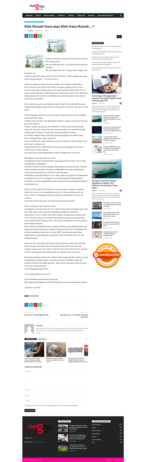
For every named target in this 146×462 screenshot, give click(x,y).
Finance (71, 15)
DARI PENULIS (42, 339)
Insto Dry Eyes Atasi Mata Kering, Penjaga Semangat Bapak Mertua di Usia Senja (33, 360)
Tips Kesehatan (96, 439)
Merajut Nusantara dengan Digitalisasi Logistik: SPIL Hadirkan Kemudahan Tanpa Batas (106, 63)
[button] (121, 15)
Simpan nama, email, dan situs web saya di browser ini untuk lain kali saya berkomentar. (52, 405)
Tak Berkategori (39, 22)
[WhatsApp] (40, 36)
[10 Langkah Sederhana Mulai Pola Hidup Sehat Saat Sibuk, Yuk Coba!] (97, 205)
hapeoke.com (109, 460)
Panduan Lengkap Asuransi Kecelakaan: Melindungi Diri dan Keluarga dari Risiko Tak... (112, 149)
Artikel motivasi (34, 20)
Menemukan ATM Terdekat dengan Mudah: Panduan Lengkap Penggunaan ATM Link (77, 360)
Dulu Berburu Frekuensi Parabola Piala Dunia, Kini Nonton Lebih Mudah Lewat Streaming (105, 58)
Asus (93, 442)
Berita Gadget (49, 15)
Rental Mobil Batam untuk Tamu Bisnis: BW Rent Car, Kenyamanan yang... (111, 214)
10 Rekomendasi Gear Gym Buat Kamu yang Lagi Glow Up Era (111, 224)
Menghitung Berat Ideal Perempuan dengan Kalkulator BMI (110, 233)
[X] (31, 36)
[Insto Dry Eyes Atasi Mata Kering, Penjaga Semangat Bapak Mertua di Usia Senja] (34, 349)
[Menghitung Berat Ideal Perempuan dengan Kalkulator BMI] (97, 234)
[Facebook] (26, 36)
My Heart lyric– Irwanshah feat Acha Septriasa (74, 316)
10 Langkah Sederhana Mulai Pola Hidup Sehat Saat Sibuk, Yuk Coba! (106, 69)
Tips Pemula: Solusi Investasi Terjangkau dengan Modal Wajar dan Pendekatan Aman (112, 128)
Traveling (81, 15)
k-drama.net (119, 460)
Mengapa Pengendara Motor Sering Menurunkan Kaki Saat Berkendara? (106, 47)
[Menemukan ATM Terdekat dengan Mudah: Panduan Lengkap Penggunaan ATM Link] (78, 349)
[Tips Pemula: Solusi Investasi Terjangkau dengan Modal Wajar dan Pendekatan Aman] (97, 130)
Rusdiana (31, 30)
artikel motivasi (34, 296)
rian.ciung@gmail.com (39, 442)
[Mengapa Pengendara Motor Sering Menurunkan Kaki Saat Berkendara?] (63, 428)
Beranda (29, 15)
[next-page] (87, 339)
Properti (91, 15)
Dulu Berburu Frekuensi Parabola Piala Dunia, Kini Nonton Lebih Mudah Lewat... (79, 446)
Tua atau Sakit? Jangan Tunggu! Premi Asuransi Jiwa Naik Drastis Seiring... (112, 138)
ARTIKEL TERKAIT (30, 339)
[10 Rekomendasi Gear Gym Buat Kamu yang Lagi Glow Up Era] (97, 225)
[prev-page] (85, 339)
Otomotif (61, 15)
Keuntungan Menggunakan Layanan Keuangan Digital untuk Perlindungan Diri (106, 53)
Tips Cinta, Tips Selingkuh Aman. (36, 315)
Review (38, 15)
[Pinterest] (36, 36)
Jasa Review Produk (105, 15)
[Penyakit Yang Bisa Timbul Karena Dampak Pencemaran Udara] (56, 349)
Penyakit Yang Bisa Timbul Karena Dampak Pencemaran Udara (55, 360)
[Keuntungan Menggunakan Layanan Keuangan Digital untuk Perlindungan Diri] (107, 83)
